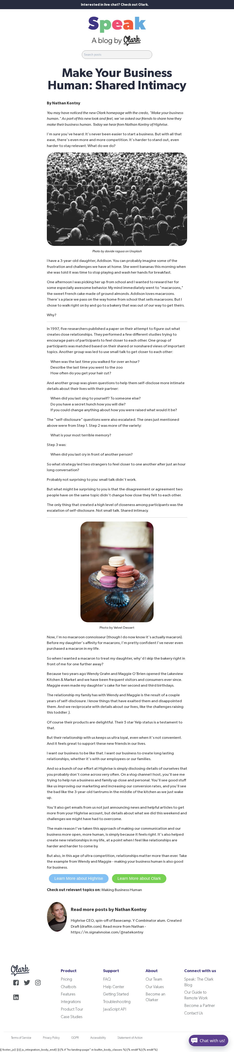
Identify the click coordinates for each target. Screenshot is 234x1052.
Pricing (66, 979)
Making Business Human (121, 890)
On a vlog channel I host (141, 774)
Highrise (160, 124)
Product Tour (72, 1009)
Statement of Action (130, 1037)
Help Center (113, 987)
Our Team (154, 979)
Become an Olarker (155, 997)
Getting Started (116, 994)
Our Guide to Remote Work (196, 995)
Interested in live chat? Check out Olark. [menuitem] (115, 4)
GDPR (75, 1037)
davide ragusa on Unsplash (123, 251)
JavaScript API (114, 1009)
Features (68, 994)
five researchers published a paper (90, 329)
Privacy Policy (51, 1037)
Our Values (155, 987)
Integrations (71, 1002)
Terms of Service (21, 1037)
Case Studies (71, 1017)
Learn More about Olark (139, 878)
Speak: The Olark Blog (198, 982)
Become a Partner (199, 1006)
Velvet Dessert (124, 627)
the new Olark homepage (103, 113)
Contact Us (193, 1013)
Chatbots (68, 987)
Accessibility (98, 1037)
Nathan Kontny (66, 103)
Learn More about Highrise (78, 878)
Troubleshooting (116, 1002)
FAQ (107, 979)
